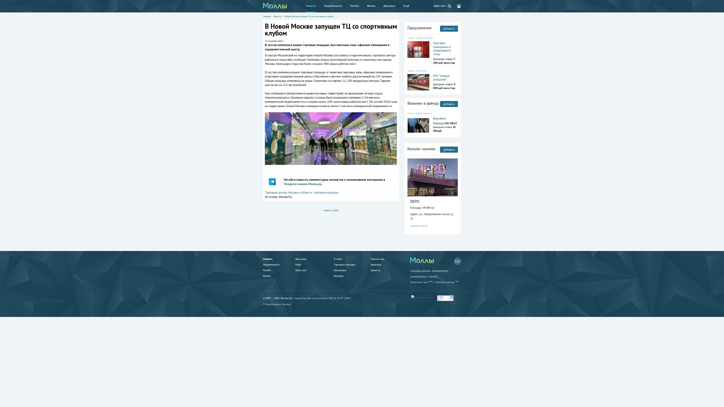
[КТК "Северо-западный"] (418, 82)
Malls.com (440, 5)
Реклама (338, 276)
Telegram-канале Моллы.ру (303, 184)
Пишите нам (377, 259)
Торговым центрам (344, 264)
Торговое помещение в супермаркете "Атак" (442, 48)
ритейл (433, 276)
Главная (267, 16)
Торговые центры (420, 270)
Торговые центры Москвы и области (288, 192)
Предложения (419, 28)
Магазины (389, 5)
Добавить (449, 28)
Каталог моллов (421, 149)
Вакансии (376, 264)
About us (375, 270)
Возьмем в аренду (423, 103)
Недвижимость (333, 5)
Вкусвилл (439, 118)
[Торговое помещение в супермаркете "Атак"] (418, 49)
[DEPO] (432, 177)
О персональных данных (277, 304)
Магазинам (340, 270)
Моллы (371, 5)
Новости (311, 5)
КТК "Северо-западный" (441, 77)
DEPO (414, 201)
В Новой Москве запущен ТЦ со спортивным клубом (309, 16)
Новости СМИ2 (331, 210)
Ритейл (354, 5)
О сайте (338, 259)
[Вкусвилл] (418, 125)
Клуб (406, 5)
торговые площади (325, 192)
